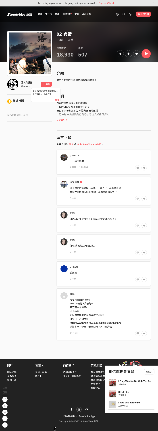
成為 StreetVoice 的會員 (89, 144)
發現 (40, 14)
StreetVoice (20, 14)
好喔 (57, 100)
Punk (60, 40)
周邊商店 (67, 14)
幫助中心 (95, 388)
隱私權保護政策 (99, 372)
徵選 (77, 14)
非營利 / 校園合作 (72, 376)
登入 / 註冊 (143, 14)
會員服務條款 (98, 380)
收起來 (149, 371)
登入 (71, 144)
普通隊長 (122, 384)
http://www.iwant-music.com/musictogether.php (95, 323)
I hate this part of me (129, 402)
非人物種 (26, 82)
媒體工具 (12, 380)
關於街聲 (12, 372)
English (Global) (106, 3)
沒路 (70, 40)
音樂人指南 (41, 372)
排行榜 (48, 14)
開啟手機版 (69, 416)
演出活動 (86, 14)
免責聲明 (95, 384)
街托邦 (38, 376)
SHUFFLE (123, 392)
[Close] (154, 3)
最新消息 (12, 376)
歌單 (57, 14)
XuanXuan (123, 406)
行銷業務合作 (70, 372)
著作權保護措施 (99, 376)
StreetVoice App (87, 416)
